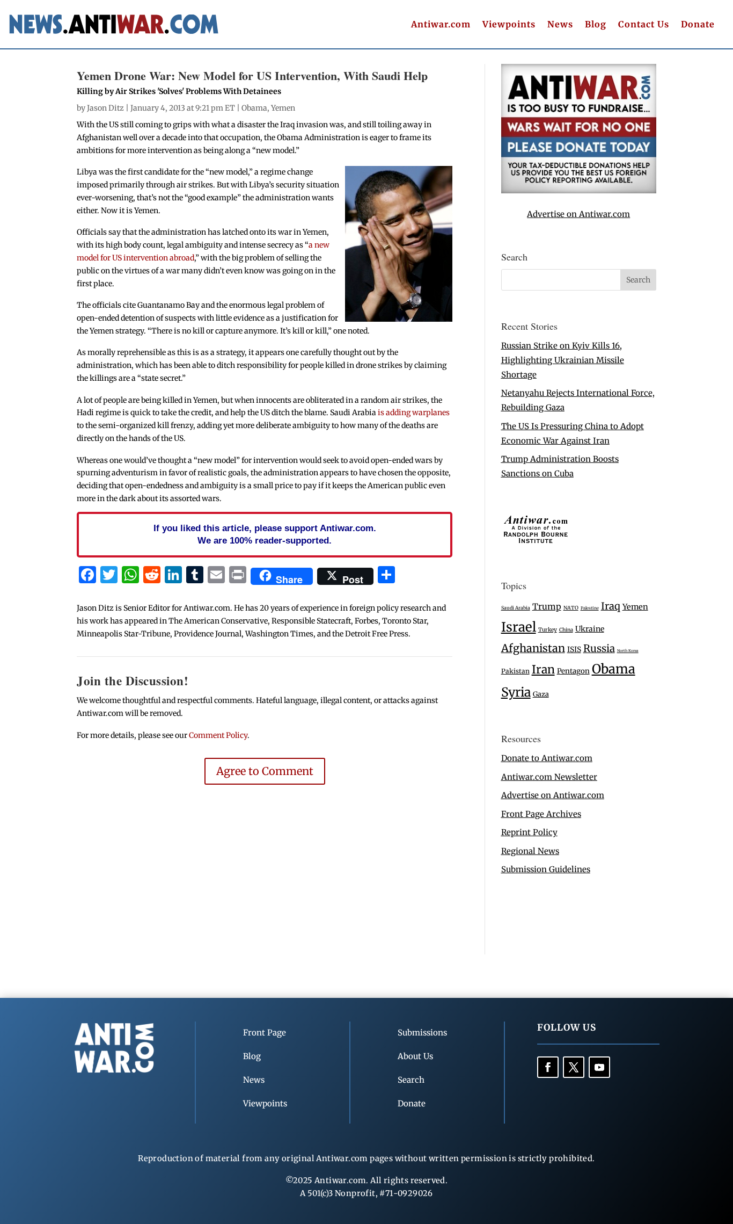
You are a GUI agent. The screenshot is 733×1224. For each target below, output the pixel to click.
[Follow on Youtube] (599, 1067)
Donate (698, 25)
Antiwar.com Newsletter (549, 777)
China (566, 630)
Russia (599, 648)
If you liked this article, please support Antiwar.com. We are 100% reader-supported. (264, 534)
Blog (595, 25)
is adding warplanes (414, 412)
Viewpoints (509, 25)
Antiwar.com (441, 25)
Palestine (590, 608)
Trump (546, 607)
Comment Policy (218, 735)
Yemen (283, 108)
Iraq (610, 606)
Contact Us (643, 25)
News (560, 25)
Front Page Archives (541, 814)
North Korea (628, 650)
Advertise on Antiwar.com (578, 214)
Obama (254, 108)
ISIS (574, 649)
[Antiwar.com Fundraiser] (578, 190)
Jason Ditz (105, 108)
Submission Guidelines (545, 869)
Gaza (541, 694)
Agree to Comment (264, 771)
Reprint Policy (529, 832)
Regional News (530, 851)
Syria (516, 692)
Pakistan (515, 671)
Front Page (264, 1032)
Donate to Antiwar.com (546, 758)
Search (411, 1080)
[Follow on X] (573, 1067)
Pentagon (573, 671)
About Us (415, 1056)
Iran (543, 669)
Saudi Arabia (515, 608)
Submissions (422, 1032)
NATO (570, 608)
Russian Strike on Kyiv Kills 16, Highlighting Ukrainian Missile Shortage (562, 360)
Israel (518, 627)
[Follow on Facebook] (548, 1067)
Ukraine (589, 629)
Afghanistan (533, 648)
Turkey (547, 629)
